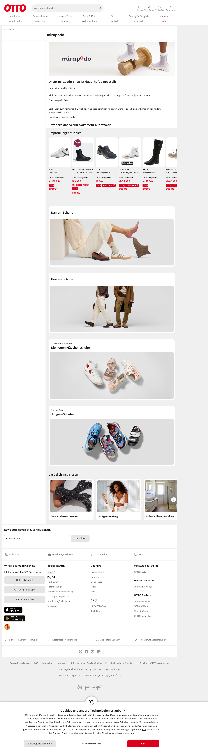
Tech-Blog (95, 611)
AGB (36, 663)
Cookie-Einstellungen (20, 663)
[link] (7, 627)
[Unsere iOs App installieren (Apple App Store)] (13, 610)
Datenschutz (47, 663)
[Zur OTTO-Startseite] (15, 8)
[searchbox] (63, 8)
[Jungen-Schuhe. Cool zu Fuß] (112, 436)
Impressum (62, 663)
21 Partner (41, 715)
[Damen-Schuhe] (112, 236)
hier (144, 729)
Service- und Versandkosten (107, 669)
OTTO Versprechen (159, 663)
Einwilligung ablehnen (39, 743)
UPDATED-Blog (98, 606)
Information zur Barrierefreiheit (86, 663)
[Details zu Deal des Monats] (77, 143)
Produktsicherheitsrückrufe (118, 663)
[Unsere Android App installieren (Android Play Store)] (14, 618)
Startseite (9, 29)
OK (143, 743)
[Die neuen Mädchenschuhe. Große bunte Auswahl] (112, 369)
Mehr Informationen (91, 743)
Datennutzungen (118, 715)
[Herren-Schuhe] (112, 303)
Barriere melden (25, 599)
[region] (104, 726)
